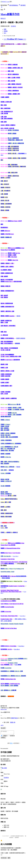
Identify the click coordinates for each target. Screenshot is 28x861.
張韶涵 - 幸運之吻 (5, 286)
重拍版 (18, 316)
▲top (2, 725)
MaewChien (4, 709)
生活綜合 (13, 26)
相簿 (5, 29)
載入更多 (3, 728)
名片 (5, 33)
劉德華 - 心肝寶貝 (5, 507)
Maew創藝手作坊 (10, 14)
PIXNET (7, 836)
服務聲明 (17, 837)
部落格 (5, 31)
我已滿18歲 (3, 858)
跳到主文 (3, 18)
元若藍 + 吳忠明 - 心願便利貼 (9, 398)
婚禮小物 (12, 722)
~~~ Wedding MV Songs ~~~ (15, 39)
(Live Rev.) (15, 556)
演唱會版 (17, 343)
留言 (16, 718)
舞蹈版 (18, 466)
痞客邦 (13, 718)
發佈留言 (3, 737)
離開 (9, 858)
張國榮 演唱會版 (20, 338)
